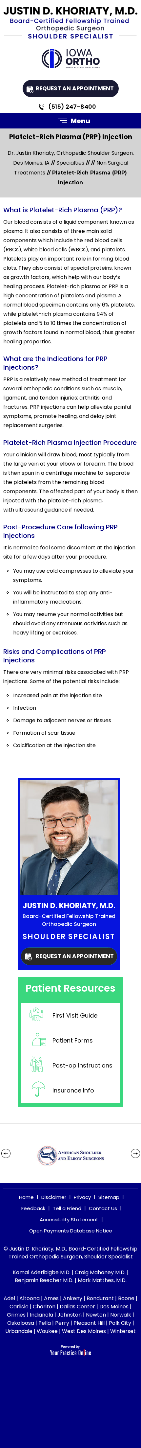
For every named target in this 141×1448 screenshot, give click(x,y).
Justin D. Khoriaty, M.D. (69, 906)
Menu (80, 121)
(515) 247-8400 (72, 107)
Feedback (33, 1208)
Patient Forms (72, 1040)
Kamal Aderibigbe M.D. (41, 1272)
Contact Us (103, 1208)
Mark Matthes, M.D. (102, 1280)
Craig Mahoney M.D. (100, 1272)
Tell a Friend (67, 1208)
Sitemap (108, 1197)
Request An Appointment (75, 88)
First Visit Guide (74, 1015)
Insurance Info (73, 1090)
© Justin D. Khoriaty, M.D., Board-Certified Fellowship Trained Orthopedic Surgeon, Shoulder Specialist (70, 1252)
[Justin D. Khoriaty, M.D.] (70, 26)
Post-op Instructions (82, 1065)
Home (26, 1197)
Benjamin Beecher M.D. (44, 1280)
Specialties (70, 163)
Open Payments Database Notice (70, 1230)
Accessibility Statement (69, 1219)
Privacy (82, 1197)
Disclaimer (53, 1197)
